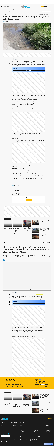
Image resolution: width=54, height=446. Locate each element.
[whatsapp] (9, 69)
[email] (9, 64)
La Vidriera (9, 9)
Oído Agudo (13, 9)
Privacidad (44, 440)
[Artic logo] (3, 441)
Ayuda (41, 440)
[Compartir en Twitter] (9, 61)
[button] (13, 59)
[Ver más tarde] (9, 59)
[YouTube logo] (1, 434)
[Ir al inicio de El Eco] (25, 6)
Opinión (16, 9)
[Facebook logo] (7, 434)
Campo (6, 9)
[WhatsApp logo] (5, 434)
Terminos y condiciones (50, 440)
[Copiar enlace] (9, 71)
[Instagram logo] (9, 434)
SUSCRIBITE (44, 6)
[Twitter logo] (3, 434)
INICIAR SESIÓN (28, 200)
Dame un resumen (28, 70)
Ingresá (45, 386)
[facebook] (9, 66)
